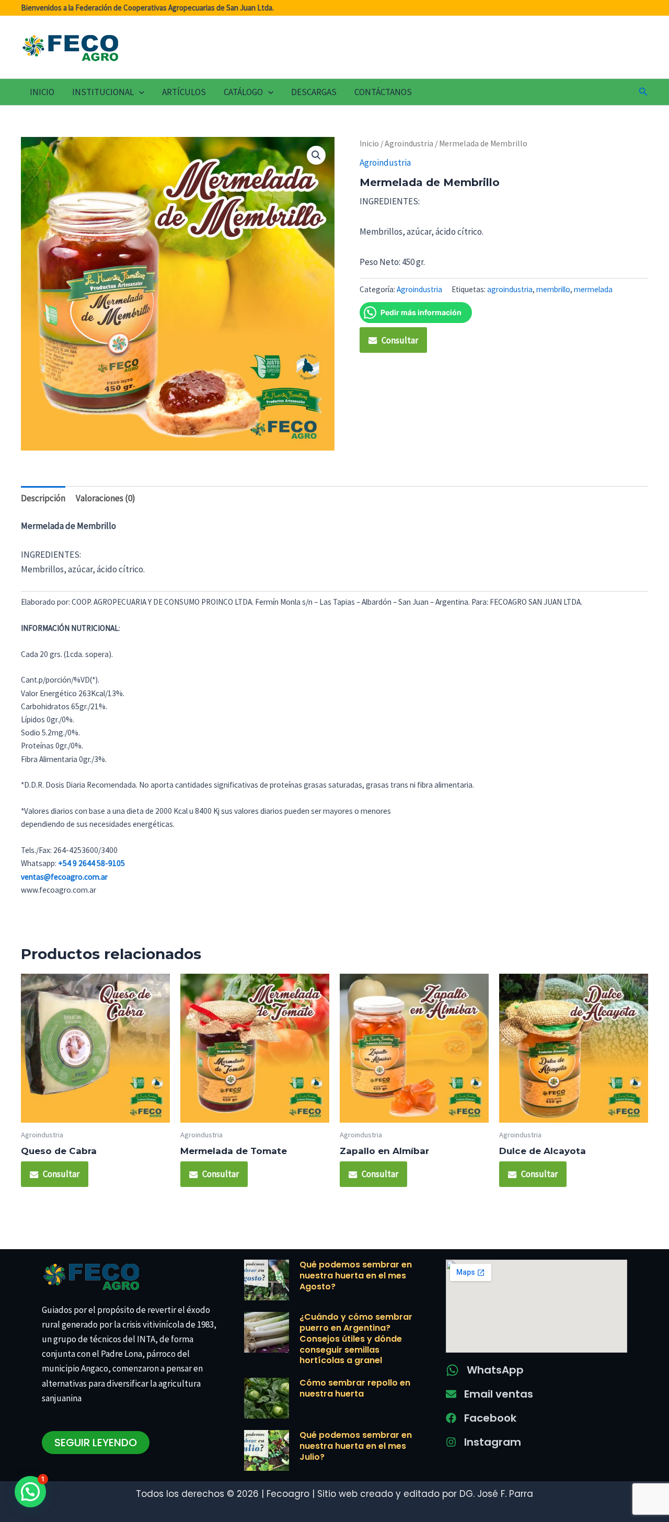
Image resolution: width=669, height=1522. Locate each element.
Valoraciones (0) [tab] (105, 498)
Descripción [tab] (43, 498)
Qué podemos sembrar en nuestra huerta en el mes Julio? (355, 1446)
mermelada (593, 289)
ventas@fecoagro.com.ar (64, 877)
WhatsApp (495, 1370)
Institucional (103, 92)
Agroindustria (409, 143)
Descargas (314, 92)
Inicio (42, 92)
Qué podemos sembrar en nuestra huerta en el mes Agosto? (355, 1276)
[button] (139, 92)
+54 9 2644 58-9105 (91, 863)
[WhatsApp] (452, 1370)
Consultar (400, 340)
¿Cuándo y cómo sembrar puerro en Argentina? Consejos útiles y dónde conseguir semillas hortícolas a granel (355, 1338)
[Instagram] (451, 1442)
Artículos (184, 92)
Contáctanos (383, 92)
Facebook (490, 1418)
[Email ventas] (451, 1394)
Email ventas (498, 1394)
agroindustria (510, 289)
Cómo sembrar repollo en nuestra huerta (354, 1388)
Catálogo (243, 92)
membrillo (553, 289)
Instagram (492, 1442)
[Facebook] (451, 1418)
